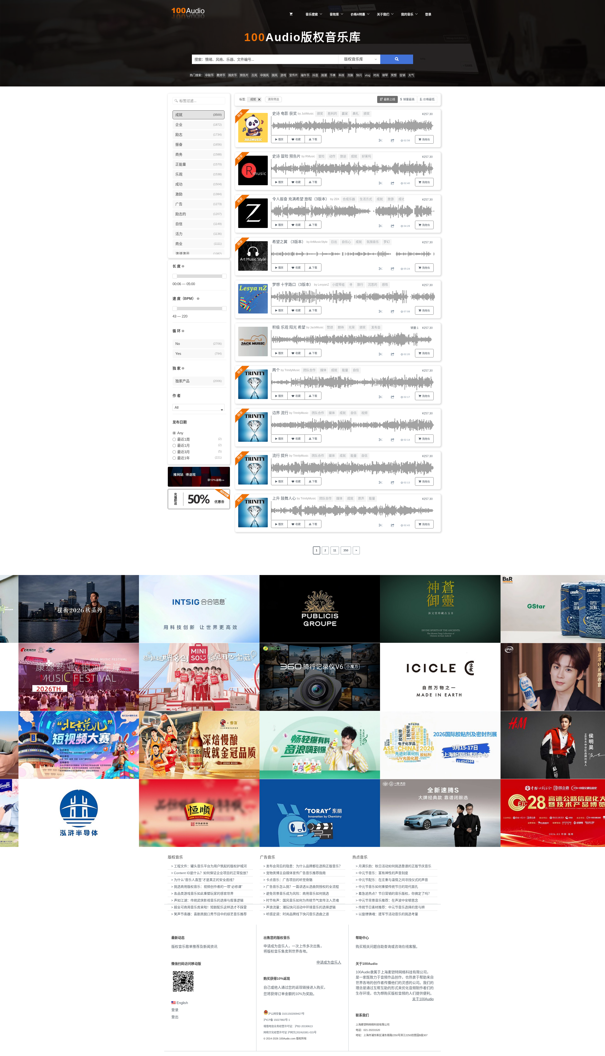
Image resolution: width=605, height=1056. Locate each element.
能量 (345, 370)
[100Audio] (188, 14)
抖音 (315, 75)
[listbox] (359, 59)
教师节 (221, 75)
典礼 (356, 113)
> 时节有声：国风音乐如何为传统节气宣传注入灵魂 (301, 900)
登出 (174, 1017)
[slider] (174, 276)
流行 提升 (280, 456)
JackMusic (317, 327)
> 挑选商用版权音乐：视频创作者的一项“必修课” (206, 887)
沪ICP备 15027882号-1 (277, 1019)
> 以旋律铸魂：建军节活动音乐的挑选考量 (387, 914)
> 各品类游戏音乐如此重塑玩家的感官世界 (202, 893)
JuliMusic (308, 113)
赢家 (345, 113)
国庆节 (232, 75)
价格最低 (429, 99)
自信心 (346, 242)
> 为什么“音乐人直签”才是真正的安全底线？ (203, 880)
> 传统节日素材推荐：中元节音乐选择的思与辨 (390, 907)
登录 (428, 14)
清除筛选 (273, 99)
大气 (411, 75)
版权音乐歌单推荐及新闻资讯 (194, 946)
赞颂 (330, 327)
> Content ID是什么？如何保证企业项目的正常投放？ (210, 873)
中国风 (264, 75)
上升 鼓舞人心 (284, 498)
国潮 (324, 75)
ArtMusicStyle (319, 242)
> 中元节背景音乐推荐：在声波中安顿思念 (387, 900)
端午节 (305, 75)
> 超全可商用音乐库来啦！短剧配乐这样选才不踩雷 (209, 907)
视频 (364, 413)
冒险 (321, 156)
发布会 (375, 327)
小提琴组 (338, 284)
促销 (402, 75)
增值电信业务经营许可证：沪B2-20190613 (288, 1026)
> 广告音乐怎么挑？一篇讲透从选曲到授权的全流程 (301, 887)
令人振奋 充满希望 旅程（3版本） (300, 199)
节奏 (333, 75)
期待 (341, 327)
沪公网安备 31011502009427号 (286, 1013)
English (182, 1003)
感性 (385, 284)
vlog (367, 75)
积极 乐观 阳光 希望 (288, 327)
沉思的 (372, 284)
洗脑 (350, 75)
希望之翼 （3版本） (289, 242)
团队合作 (309, 370)
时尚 (376, 75)
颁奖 (320, 113)
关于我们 (383, 14)
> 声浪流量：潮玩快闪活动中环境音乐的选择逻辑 (299, 907)
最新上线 (389, 99)
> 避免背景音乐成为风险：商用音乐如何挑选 (296, 893)
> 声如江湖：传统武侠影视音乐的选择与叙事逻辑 (207, 900)
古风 (254, 75)
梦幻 (387, 242)
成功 (401, 199)
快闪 (359, 75)
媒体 (323, 370)
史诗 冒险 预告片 (286, 156)
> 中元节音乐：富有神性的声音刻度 (382, 873)
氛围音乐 (373, 242)
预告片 (244, 75)
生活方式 (366, 199)
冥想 (394, 75)
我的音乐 (407, 14)
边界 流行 (280, 413)
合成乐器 (349, 199)
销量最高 (409, 99)
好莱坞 (366, 156)
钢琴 (385, 75)
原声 (361, 498)
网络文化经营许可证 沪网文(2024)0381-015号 (290, 1032)
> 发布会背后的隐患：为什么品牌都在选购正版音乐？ (302, 866)
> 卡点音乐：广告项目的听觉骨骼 (287, 880)
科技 (341, 75)
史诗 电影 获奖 (284, 114)
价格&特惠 (358, 14)
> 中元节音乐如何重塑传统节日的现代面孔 (387, 887)
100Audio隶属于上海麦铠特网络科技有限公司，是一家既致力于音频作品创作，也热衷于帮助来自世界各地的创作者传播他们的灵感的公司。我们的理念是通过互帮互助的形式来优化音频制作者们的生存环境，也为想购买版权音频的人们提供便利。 (395, 982)
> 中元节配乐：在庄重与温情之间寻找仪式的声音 (392, 880)
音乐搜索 (312, 14)
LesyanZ (323, 284)
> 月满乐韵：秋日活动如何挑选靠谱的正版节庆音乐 (393, 866)
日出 (334, 242)
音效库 (334, 14)
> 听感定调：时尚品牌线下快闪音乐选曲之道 (296, 914)
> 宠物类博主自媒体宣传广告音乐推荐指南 (294, 873)
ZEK (336, 199)
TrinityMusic (292, 370)
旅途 (343, 156)
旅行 (360, 284)
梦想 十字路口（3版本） (292, 285)
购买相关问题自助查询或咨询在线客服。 (387, 946)
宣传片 (293, 75)
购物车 (426, 139)
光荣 (352, 327)
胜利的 (332, 113)
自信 (356, 370)
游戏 (283, 75)
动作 (332, 156)
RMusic (310, 156)
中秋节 (209, 75)
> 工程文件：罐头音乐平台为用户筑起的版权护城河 (209, 866)
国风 (274, 75)
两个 (276, 370)
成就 (354, 156)
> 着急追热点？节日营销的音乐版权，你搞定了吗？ (393, 893)
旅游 (391, 199)
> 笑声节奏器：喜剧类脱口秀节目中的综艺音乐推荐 (209, 914)
